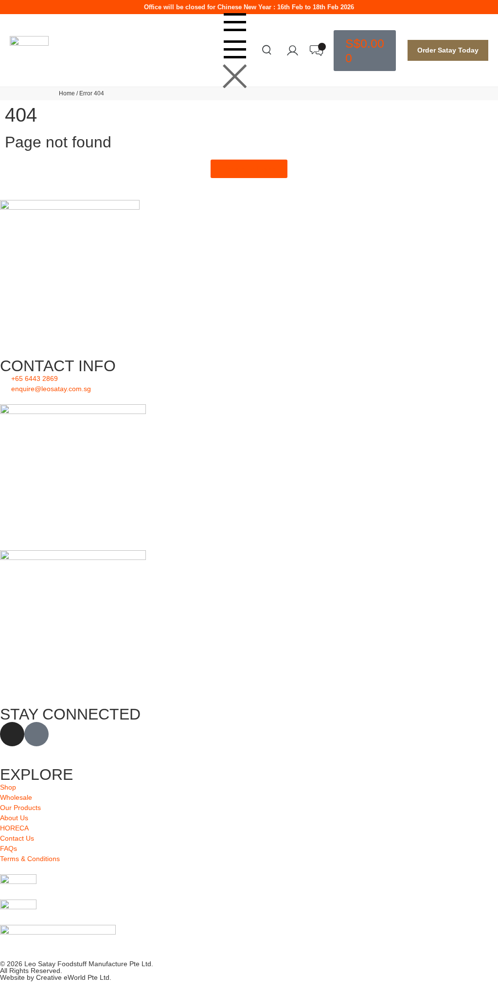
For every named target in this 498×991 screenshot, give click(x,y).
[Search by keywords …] (266, 51)
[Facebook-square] (36, 734)
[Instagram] (12, 734)
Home (67, 93)
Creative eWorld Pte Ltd (72, 977)
